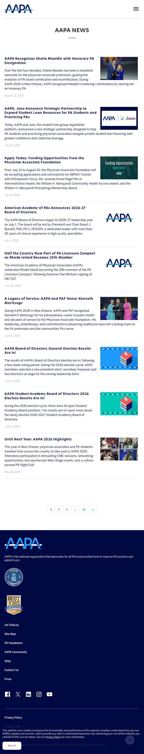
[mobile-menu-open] (136, 8)
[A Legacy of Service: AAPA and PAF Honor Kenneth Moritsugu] (119, 317)
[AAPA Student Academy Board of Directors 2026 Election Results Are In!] (119, 413)
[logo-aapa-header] (18, 8)
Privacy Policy (53, 737)
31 (84, 509)
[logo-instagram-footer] (39, 694)
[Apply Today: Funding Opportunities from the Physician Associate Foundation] (119, 177)
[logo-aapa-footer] (23, 543)
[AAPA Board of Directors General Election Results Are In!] (119, 367)
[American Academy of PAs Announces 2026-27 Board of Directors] (119, 227)
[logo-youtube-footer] (49, 694)
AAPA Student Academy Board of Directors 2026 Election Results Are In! (46, 396)
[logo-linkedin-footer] (28, 694)
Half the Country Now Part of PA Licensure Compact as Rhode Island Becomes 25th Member (49, 256)
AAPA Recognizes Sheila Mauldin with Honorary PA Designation (49, 61)
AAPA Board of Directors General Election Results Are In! (47, 351)
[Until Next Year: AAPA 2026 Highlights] (119, 458)
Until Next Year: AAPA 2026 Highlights (38, 439)
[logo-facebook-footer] (7, 694)
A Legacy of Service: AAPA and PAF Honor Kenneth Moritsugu (48, 301)
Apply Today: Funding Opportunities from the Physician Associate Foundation (44, 160)
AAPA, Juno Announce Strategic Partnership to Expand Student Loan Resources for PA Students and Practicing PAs (50, 113)
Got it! (12, 746)
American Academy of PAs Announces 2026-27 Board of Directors (45, 210)
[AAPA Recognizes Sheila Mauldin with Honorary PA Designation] (119, 77)
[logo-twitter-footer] (18, 694)
